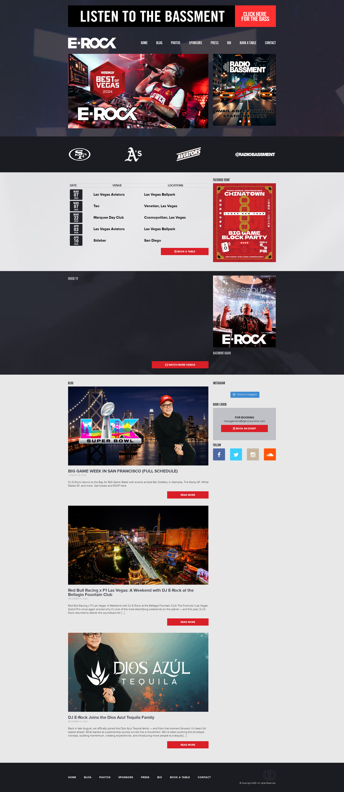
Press (215, 43)
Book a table (186, 251)
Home (144, 43)
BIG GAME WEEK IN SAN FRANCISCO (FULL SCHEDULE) (123, 471)
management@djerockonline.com (244, 421)
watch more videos (181, 364)
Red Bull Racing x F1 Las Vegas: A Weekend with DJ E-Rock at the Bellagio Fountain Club (131, 592)
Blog (159, 43)
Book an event (245, 428)
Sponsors (195, 43)
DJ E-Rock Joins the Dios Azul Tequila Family (111, 717)
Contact (270, 43)
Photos (175, 43)
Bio (229, 43)
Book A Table (248, 43)
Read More (188, 495)
